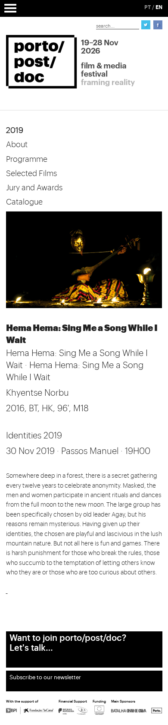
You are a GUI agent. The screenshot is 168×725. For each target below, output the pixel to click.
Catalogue (24, 202)
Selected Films (31, 173)
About (17, 144)
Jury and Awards (34, 188)
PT (147, 7)
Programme (26, 159)
